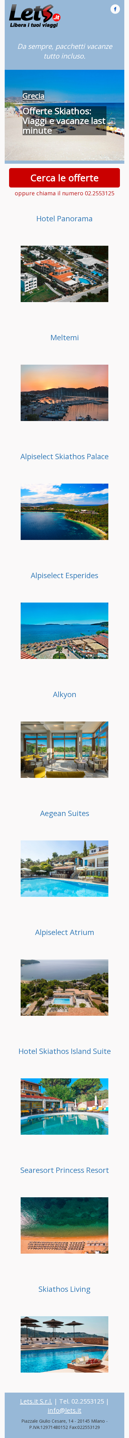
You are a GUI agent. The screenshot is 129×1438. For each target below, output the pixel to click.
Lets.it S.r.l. (36, 1401)
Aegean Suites (64, 813)
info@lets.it (64, 1410)
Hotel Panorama (64, 218)
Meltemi (64, 337)
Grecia (33, 95)
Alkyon (64, 694)
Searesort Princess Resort (64, 1170)
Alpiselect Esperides (64, 575)
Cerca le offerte (64, 177)
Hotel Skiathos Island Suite (64, 1051)
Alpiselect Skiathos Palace (64, 456)
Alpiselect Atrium (64, 932)
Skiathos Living (64, 1289)
